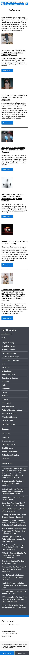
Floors (4, 392)
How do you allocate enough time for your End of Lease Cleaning (13, 149)
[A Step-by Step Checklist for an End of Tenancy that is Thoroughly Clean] (7, 44)
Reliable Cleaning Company (12, 410)
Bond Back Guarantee (10, 451)
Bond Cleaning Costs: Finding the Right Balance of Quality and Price (14, 585)
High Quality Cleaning (10, 360)
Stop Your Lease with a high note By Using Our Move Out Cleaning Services (13, 547)
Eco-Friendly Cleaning (10, 357)
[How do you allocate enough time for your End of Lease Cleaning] (7, 141)
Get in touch (5, 334)
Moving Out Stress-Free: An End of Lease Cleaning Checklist (14, 516)
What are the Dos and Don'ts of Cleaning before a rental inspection (14, 97)
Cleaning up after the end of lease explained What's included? (13, 483)
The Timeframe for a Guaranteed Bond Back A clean (14, 592)
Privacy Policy (5, 646)
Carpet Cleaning (8, 343)
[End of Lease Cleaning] (12, 5)
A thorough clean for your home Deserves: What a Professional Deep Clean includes (12, 197)
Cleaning (5, 459)
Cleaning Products (9, 353)
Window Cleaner (8, 350)
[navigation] (27, 4)
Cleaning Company (9, 424)
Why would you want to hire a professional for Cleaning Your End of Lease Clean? (14, 531)
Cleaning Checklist (9, 444)
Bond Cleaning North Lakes (8, 644)
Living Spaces (7, 371)
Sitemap (12, 646)
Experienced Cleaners (10, 378)
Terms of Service (23, 644)
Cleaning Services (8, 441)
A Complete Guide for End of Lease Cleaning (13, 498)
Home (6, 647)
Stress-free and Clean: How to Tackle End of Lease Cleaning (13, 504)
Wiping (4, 396)
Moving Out (6, 403)
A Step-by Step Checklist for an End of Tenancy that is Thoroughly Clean (13, 52)
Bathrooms (6, 389)
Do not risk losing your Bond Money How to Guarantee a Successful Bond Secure (13, 491)
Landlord (5, 437)
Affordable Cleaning (9, 417)
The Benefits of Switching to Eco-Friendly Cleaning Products (14, 606)
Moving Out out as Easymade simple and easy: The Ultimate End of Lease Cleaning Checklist (14, 522)
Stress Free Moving (9, 413)
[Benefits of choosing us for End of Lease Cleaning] (7, 235)
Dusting (5, 399)
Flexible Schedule (8, 374)
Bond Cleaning (7, 448)
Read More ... (7, 70)
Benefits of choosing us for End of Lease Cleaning (14, 242)
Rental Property (8, 406)
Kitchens (5, 381)
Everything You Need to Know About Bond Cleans (13, 562)
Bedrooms (5, 367)
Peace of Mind (7, 420)
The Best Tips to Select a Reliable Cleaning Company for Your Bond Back (14, 539)
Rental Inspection (8, 346)
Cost (3, 364)
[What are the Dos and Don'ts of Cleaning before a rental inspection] (7, 89)
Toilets (4, 385)
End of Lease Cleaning (10, 455)
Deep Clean (6, 434)
